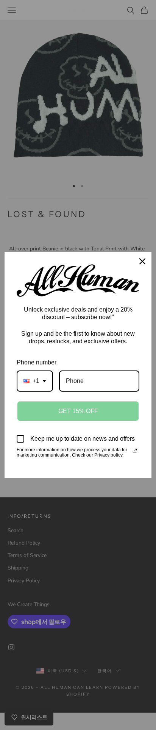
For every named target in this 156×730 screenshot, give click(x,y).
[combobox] (35, 380)
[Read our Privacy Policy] (134, 450)
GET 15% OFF (78, 411)
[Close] (142, 261)
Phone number (36, 362)
